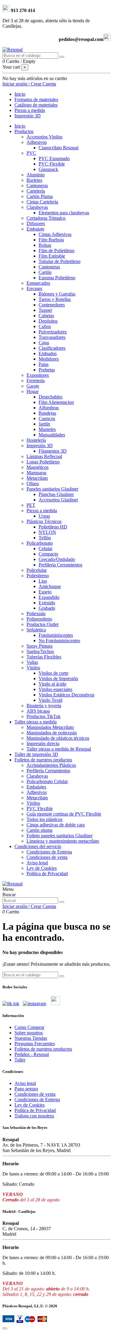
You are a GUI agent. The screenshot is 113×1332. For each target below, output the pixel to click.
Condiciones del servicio (37, 846)
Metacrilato (37, 478)
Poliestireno (38, 575)
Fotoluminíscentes (56, 635)
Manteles (47, 429)
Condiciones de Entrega (49, 851)
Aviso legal (37, 862)
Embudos (48, 353)
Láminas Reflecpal (44, 456)
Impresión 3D (40, 445)
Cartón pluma (39, 830)
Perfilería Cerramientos (48, 770)
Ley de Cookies (42, 868)
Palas (44, 364)
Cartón (45, 272)
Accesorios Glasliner (58, 499)
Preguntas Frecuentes (34, 1043)
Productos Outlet (42, 624)
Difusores (36, 223)
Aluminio (36, 174)
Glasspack (48, 169)
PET (31, 505)
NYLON (47, 532)
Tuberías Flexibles (44, 656)
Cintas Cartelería (42, 201)
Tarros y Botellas (55, 299)
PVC (31, 153)
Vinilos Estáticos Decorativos (66, 694)
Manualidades (52, 434)
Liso (43, 581)
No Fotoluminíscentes (59, 640)
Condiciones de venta (47, 857)
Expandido (49, 597)
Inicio (19, 126)
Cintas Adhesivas (55, 234)
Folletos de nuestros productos (43, 759)
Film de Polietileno (56, 250)
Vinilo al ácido (52, 683)
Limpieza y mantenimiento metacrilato (63, 841)
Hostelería (36, 440)
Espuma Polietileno (57, 277)
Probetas (47, 369)
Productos (23, 131)
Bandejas (47, 413)
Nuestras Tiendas (30, 1038)
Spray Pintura (39, 646)
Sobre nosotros (28, 1032)
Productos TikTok (44, 716)
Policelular (37, 570)
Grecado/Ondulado (57, 559)
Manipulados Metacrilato (50, 727)
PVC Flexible (52, 163)
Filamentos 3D (53, 451)
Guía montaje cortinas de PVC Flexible (64, 813)
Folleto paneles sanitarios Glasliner (60, 835)
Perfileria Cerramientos (60, 564)
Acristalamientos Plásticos (51, 765)
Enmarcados (38, 283)
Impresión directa (43, 743)
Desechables (50, 396)
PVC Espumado (54, 158)
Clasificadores (52, 348)
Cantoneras (37, 185)
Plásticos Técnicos (44, 521)
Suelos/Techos (40, 651)
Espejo (45, 591)
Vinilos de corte (53, 673)
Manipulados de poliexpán (52, 732)
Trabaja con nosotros (34, 1115)
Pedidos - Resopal (31, 1054)
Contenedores (52, 304)
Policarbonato (40, 543)
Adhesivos (37, 142)
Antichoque (50, 586)
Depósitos (48, 321)
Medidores (49, 358)
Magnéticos (38, 467)
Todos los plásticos (44, 819)
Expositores (38, 375)
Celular (45, 548)
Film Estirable (52, 256)
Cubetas (46, 315)
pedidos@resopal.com (81, 39)
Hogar (33, 391)
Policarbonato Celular (47, 781)
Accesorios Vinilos (44, 136)
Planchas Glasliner (56, 494)
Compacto (48, 553)
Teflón (45, 537)
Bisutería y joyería (44, 705)
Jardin (44, 423)
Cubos (45, 326)
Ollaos (33, 483)
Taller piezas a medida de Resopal (59, 748)
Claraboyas (37, 207)
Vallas (32, 662)
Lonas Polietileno (43, 461)
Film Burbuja (51, 239)
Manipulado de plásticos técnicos (58, 738)
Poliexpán (36, 613)
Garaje (33, 386)
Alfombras (49, 407)
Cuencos (47, 418)
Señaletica (36, 629)
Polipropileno (39, 618)
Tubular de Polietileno (59, 261)
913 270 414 (22, 10)
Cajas (44, 342)
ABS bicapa (38, 711)
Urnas (44, 516)
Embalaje (35, 228)
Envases (34, 288)
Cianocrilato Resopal (58, 147)
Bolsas (45, 245)
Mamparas (36, 472)
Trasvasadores (52, 337)
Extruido (47, 602)
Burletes (34, 180)
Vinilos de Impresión (58, 678)
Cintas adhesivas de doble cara (56, 824)
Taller (19, 1059)
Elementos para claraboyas (64, 212)
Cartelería (36, 191)
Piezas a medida (42, 510)
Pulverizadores (53, 331)
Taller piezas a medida (35, 721)
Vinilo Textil (50, 700)
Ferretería (36, 380)
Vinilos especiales (55, 689)
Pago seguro (26, 1088)
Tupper (45, 310)
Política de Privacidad (47, 873)
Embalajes (36, 786)
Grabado (47, 608)
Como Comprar (29, 1027)
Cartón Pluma (40, 196)
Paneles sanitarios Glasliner (52, 488)
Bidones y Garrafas (57, 293)
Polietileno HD (53, 526)
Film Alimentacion (56, 402)
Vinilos (33, 667)
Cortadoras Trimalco (46, 218)
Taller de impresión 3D (36, 754)
